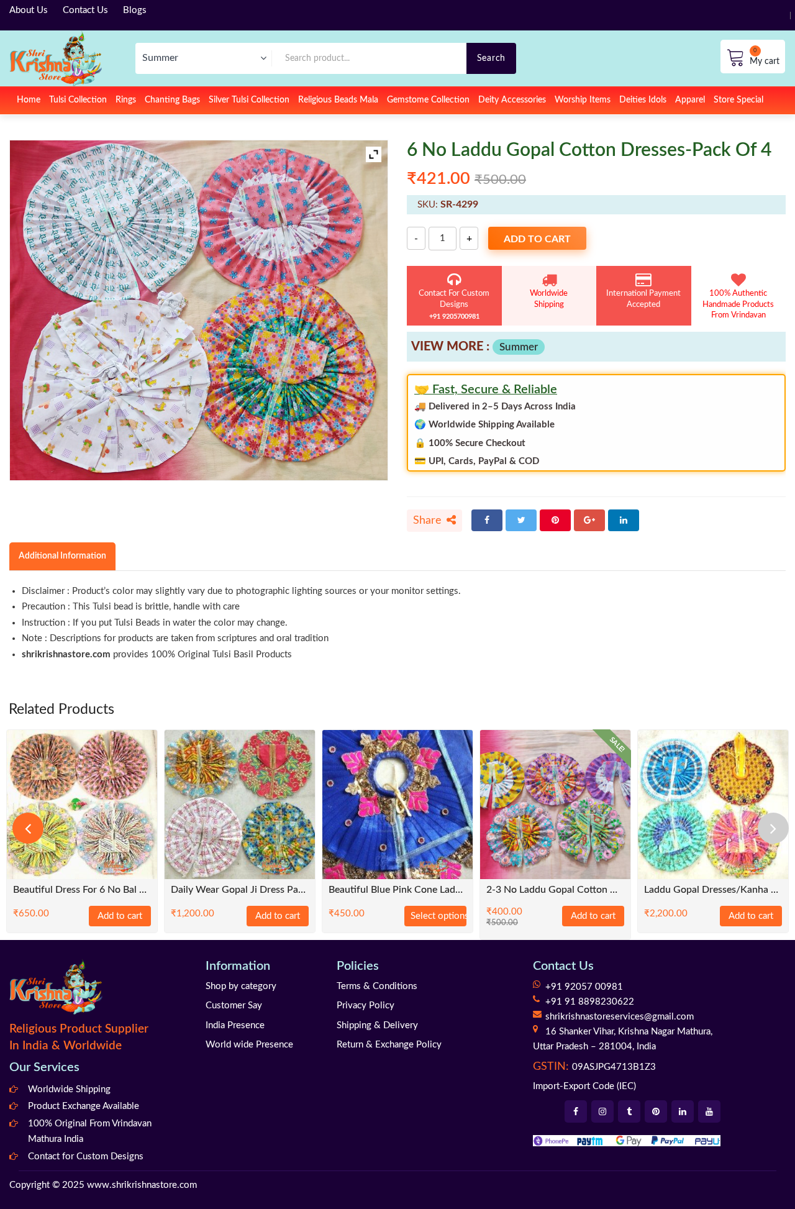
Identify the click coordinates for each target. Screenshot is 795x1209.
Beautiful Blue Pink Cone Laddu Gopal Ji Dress (397, 890)
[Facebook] (486, 520)
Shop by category (241, 986)
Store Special (738, 100)
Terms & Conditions (377, 986)
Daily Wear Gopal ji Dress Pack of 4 (240, 890)
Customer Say (234, 1005)
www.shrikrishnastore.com (142, 1185)
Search (491, 58)
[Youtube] (709, 1111)
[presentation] (27, 828)
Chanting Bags (172, 100)
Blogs (135, 10)
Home (28, 100)
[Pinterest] (555, 520)
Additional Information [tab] (62, 555)
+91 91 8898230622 (589, 1001)
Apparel (690, 100)
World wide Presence (249, 1044)
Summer (518, 347)
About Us (28, 10)
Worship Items (583, 100)
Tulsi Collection (78, 100)
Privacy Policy (365, 1005)
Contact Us (85, 10)
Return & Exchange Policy (389, 1044)
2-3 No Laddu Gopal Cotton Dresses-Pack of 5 (555, 890)
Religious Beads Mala (338, 100)
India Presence (235, 1025)
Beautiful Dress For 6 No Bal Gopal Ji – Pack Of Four (82, 890)
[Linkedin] (682, 1111)
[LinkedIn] (623, 520)
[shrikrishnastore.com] (55, 58)
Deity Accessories (512, 100)
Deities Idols (642, 100)
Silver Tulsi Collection (249, 100)
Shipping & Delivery (377, 1025)
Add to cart (537, 239)
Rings (126, 100)
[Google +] (589, 520)
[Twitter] (521, 520)
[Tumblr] (629, 1111)
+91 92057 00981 (584, 987)
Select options (438, 916)
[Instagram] (602, 1111)
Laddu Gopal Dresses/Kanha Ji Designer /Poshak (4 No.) (713, 890)
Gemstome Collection (428, 100)
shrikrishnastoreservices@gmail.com (619, 1016)
